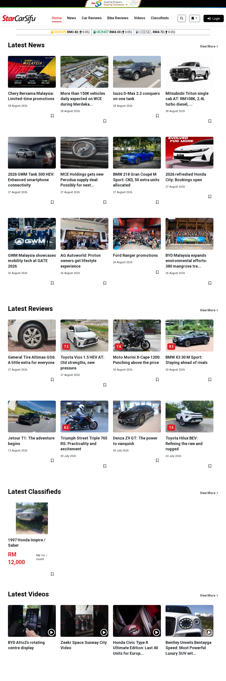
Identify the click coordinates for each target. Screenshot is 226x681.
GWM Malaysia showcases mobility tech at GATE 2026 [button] (32, 260)
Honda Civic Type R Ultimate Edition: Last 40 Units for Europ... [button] (135, 648)
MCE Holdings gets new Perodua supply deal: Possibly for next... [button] (82, 179)
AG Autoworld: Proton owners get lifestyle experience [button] (80, 260)
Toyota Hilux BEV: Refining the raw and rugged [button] (184, 443)
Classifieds (160, 18)
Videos (139, 18)
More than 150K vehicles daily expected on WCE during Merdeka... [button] (82, 99)
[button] (209, 46)
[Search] (182, 18)
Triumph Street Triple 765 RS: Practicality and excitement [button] (83, 443)
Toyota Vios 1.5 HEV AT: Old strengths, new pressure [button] (82, 362)
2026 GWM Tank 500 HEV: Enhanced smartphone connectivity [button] (31, 179)
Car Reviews (92, 18)
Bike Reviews (117, 18)
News (71, 18)
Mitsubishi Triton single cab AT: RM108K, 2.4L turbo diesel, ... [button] (187, 99)
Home (57, 18)
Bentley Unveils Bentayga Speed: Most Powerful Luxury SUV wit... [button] (188, 648)
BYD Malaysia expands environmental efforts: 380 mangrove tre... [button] (186, 260)
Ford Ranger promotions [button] (135, 255)
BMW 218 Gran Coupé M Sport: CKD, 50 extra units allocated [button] (136, 179)
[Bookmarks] (194, 18)
